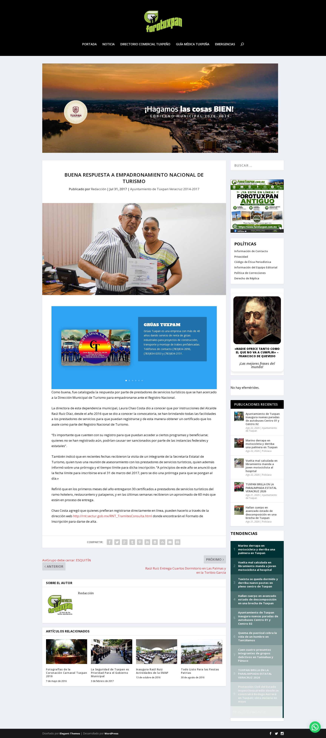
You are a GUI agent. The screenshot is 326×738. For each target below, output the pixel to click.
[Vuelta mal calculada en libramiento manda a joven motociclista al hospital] (239, 463)
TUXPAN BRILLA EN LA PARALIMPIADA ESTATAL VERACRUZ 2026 (261, 487)
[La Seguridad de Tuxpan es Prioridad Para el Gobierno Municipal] (111, 651)
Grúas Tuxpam (162, 325)
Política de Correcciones (250, 273)
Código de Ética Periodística (252, 262)
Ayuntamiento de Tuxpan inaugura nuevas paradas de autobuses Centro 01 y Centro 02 (263, 419)
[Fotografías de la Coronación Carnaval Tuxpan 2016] (66, 651)
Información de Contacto (251, 251)
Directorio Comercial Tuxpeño (145, 44)
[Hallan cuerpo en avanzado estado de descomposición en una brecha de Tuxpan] (239, 510)
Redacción (98, 189)
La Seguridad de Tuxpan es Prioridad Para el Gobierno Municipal (110, 673)
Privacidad (241, 256)
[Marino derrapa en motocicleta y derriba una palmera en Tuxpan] (239, 443)
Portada (89, 44)
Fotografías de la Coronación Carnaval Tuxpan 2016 (66, 673)
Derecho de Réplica (246, 278)
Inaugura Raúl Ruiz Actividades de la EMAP (152, 671)
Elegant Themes (70, 733)
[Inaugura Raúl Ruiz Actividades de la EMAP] (156, 651)
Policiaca (266, 451)
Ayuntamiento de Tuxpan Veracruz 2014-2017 (164, 189)
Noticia (108, 44)
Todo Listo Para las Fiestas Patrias (200, 671)
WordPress (111, 733)
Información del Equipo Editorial (255, 267)
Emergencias (225, 44)
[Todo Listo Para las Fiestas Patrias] (201, 651)
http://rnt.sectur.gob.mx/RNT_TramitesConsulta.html (112, 516)
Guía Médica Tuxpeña (192, 44)
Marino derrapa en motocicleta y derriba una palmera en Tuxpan (262, 444)
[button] (315, 727)
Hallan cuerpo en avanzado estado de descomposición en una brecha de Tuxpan (261, 513)
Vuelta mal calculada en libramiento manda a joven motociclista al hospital (262, 466)
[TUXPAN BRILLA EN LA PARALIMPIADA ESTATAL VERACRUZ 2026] (239, 486)
